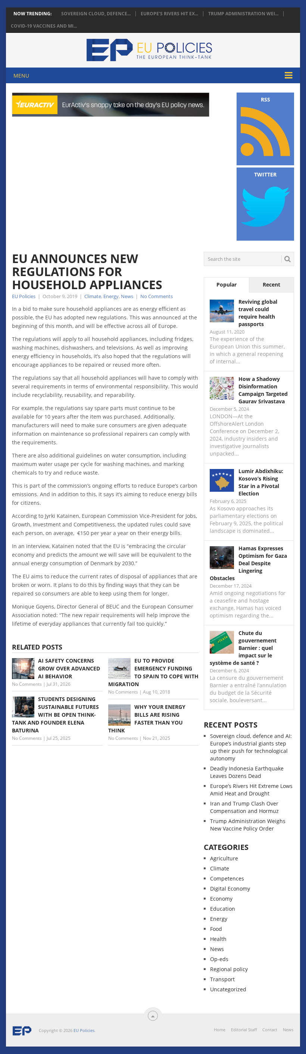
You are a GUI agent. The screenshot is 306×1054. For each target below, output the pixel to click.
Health (218, 938)
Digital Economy (230, 888)
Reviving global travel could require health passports (257, 313)
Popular (226, 284)
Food (216, 928)
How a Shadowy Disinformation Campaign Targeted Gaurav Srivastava (263, 390)
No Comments (156, 296)
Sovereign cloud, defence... (96, 13)
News (127, 296)
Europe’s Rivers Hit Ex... (169, 13)
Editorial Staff (244, 1029)
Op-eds (219, 959)
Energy (111, 296)
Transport (222, 979)
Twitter (265, 174)
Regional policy (229, 969)
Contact (269, 1029)
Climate (92, 296)
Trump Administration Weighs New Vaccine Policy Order (247, 824)
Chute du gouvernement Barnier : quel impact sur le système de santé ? (243, 647)
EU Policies (23, 296)
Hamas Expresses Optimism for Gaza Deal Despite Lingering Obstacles (248, 563)
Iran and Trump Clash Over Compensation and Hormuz (244, 807)
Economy (221, 898)
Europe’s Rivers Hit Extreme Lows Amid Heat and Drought (251, 789)
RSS (265, 99)
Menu (21, 75)
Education (222, 908)
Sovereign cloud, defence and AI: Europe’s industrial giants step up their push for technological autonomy (251, 747)
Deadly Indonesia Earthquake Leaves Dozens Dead (247, 772)
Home (219, 1029)
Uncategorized (228, 989)
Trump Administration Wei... (243, 13)
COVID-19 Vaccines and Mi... (44, 26)
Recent (271, 284)
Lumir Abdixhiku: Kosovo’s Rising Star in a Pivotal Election (260, 482)
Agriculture (224, 858)
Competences (227, 878)
